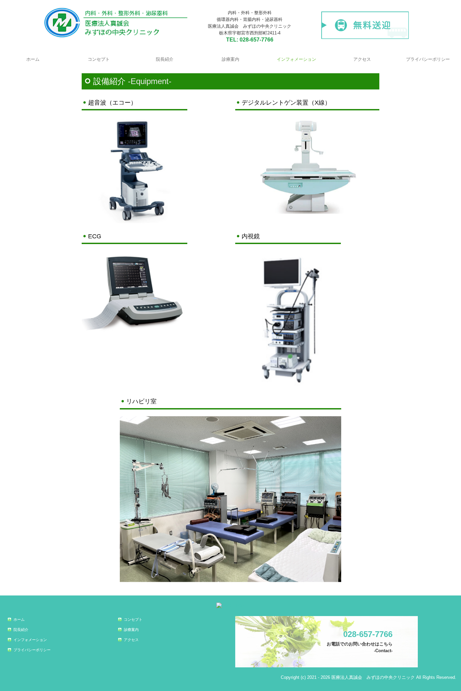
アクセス (362, 59)
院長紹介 (164, 59)
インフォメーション (296, 59)
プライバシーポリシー (428, 59)
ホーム (32, 59)
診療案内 (230, 59)
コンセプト (99, 59)
